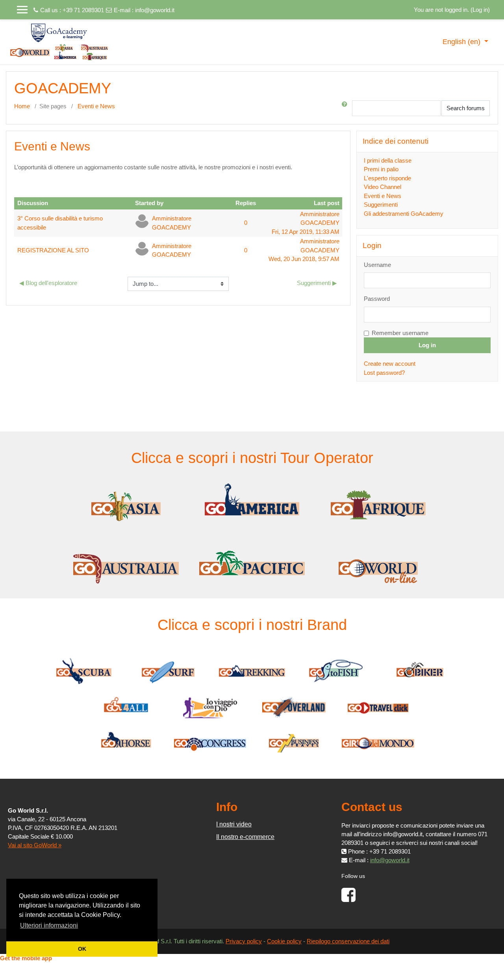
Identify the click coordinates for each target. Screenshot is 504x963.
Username (377, 264)
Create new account (389, 363)
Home (22, 106)
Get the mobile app (26, 958)
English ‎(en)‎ (462, 42)
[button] (346, 108)
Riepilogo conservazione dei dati (348, 941)
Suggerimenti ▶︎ (317, 283)
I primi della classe (387, 160)
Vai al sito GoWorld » (34, 845)
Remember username (400, 333)
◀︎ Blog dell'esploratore (48, 283)
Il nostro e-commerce (245, 836)
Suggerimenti (381, 204)
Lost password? (384, 372)
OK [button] (82, 949)
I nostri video (234, 824)
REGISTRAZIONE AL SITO (53, 250)
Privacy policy (244, 941)
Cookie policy (284, 941)
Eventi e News (96, 106)
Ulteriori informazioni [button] (49, 925)
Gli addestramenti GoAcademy (403, 213)
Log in (480, 9)
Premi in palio (381, 169)
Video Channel (382, 186)
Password (377, 298)
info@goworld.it (154, 10)
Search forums (466, 108)
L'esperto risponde (387, 178)
